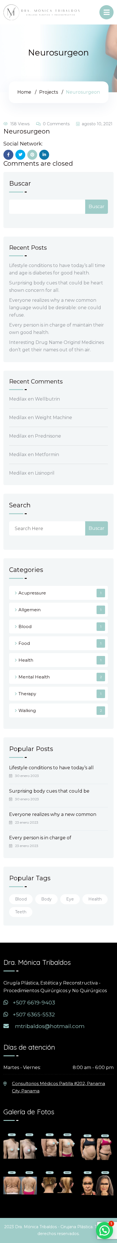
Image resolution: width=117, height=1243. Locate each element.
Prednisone (48, 436)
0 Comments (56, 123)
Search (20, 505)
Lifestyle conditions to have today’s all (51, 767)
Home (24, 92)
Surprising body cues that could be (49, 791)
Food (24, 643)
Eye (70, 899)
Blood (25, 626)
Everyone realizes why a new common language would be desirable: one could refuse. (55, 308)
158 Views (20, 123)
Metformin (47, 454)
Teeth (20, 911)
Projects (48, 92)
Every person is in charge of (40, 837)
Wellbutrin (47, 399)
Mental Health (34, 677)
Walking (27, 710)
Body (46, 899)
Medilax (18, 399)
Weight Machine (53, 417)
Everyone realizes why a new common (52, 814)
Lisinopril (45, 473)
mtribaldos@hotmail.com (49, 1026)
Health (25, 660)
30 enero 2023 (27, 776)
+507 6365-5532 (33, 1014)
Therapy (27, 693)
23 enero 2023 (26, 822)
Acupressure (32, 593)
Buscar (20, 183)
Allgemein (29, 609)
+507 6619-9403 (33, 1002)
